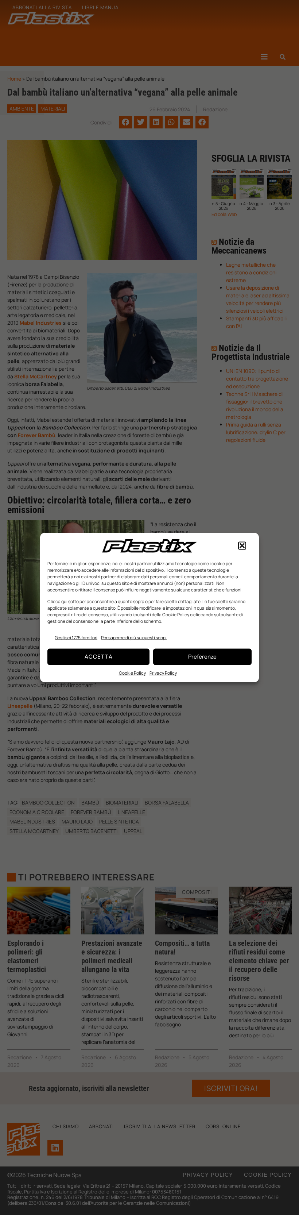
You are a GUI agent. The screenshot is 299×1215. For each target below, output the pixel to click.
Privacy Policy (163, 673)
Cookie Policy (132, 673)
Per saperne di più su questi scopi (134, 637)
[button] (242, 545)
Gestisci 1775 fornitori (76, 637)
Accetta (99, 656)
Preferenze (202, 656)
